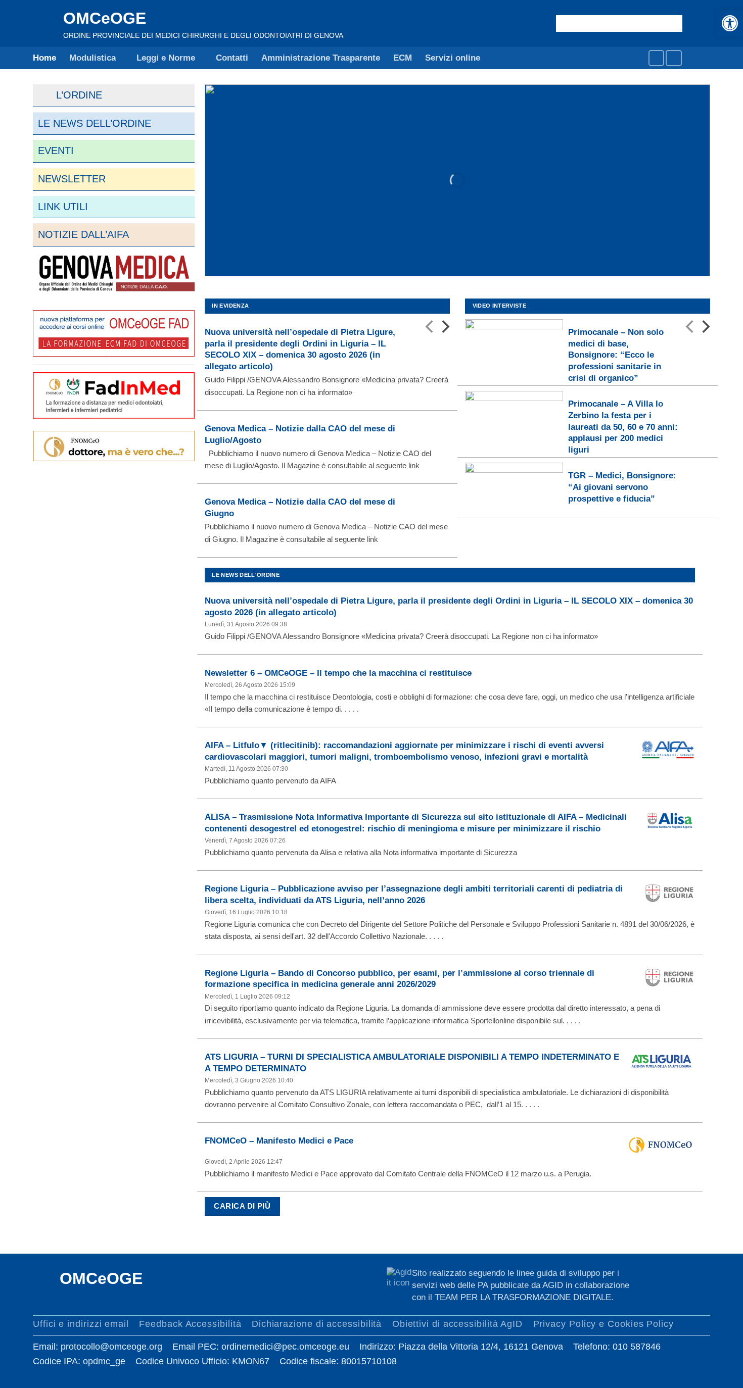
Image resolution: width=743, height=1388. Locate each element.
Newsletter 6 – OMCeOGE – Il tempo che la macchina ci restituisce (338, 673)
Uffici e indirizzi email (81, 1323)
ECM (402, 58)
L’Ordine (70, 95)
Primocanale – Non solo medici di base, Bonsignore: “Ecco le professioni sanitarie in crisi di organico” (616, 355)
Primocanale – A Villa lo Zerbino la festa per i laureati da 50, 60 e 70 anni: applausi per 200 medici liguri (623, 427)
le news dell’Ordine (94, 123)
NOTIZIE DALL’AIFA (83, 234)
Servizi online (452, 58)
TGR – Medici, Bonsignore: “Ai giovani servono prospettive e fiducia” (622, 486)
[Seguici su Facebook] (656, 58)
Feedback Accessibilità (190, 1323)
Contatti (232, 58)
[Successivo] (444, 328)
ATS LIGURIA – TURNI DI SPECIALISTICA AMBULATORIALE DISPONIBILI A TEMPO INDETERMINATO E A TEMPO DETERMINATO (412, 1062)
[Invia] (672, 23)
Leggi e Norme (165, 58)
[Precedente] (430, 328)
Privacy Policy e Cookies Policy (603, 1323)
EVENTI (56, 150)
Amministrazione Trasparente (320, 58)
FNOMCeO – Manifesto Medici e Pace (279, 1140)
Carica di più (242, 1206)
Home (44, 58)
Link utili (63, 206)
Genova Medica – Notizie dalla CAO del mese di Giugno (300, 507)
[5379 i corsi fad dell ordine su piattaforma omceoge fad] (114, 332)
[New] (114, 274)
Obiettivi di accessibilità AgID (457, 1323)
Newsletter (72, 178)
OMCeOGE (104, 18)
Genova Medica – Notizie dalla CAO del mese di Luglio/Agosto (300, 434)
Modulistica (92, 58)
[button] (730, 23)
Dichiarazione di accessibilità (317, 1323)
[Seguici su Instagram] (673, 58)
